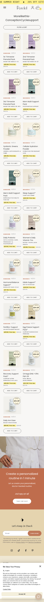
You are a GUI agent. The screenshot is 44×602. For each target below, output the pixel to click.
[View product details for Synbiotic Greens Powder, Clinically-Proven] (12, 131)
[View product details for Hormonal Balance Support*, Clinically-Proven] (12, 267)
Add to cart (12, 72)
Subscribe (34, 533)
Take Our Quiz (22, 501)
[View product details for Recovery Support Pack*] (12, 359)
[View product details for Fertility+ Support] (12, 312)
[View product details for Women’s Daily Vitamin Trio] (32, 222)
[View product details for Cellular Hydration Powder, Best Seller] (32, 131)
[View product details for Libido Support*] (32, 267)
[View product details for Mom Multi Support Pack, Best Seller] (32, 86)
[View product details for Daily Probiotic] (12, 222)
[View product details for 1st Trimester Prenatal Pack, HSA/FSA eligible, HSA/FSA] (12, 42)
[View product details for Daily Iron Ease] (12, 405)
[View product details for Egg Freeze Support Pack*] (32, 312)
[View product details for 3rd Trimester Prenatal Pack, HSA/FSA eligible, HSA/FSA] (12, 86)
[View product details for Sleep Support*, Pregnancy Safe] (32, 178)
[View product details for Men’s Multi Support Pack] (12, 178)
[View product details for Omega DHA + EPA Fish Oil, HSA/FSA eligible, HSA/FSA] (32, 359)
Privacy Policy (20, 542)
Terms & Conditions (34, 542)
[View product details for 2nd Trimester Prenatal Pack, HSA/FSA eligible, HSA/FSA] (32, 42)
